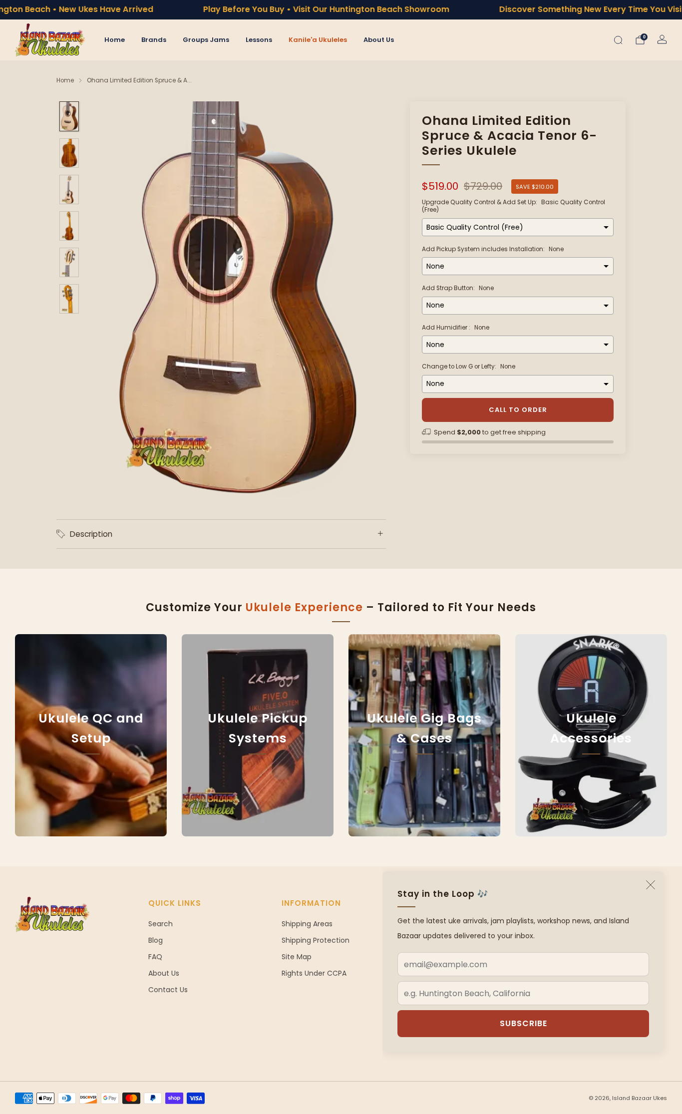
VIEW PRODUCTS (258, 784)
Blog (155, 940)
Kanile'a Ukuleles (318, 39)
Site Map (297, 957)
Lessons (259, 39)
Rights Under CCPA (314, 973)
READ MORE (90, 784)
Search (160, 924)
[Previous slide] (108, 299)
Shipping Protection (315, 940)
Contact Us (168, 990)
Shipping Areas (307, 924)
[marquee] (341, 9)
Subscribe (523, 1023)
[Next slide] (366, 299)
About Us (378, 39)
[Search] (618, 40)
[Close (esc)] (650, 884)
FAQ (155, 957)
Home (114, 39)
